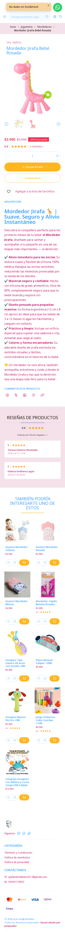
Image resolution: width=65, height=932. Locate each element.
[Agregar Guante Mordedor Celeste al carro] (24, 562)
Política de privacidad (16, 862)
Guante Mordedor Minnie (16, 603)
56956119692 (16, 881)
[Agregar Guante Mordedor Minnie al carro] (24, 621)
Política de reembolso (17, 857)
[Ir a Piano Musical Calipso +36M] (48, 643)
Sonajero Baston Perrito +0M (15, 719)
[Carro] (60, 17)
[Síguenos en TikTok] (29, 833)
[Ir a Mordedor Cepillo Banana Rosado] (48, 584)
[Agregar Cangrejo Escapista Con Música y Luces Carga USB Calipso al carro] (24, 797)
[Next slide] (58, 124)
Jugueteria (26, 27)
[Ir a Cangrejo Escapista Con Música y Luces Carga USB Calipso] (17, 762)
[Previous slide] (7, 124)
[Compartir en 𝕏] (16, 395)
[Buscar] (47, 16)
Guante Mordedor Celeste (16, 548)
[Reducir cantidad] (8, 156)
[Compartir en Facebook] (7, 395)
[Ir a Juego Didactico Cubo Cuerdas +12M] (48, 700)
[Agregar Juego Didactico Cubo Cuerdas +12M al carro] (54, 740)
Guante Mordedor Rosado (47, 548)
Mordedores (44, 27)
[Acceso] (54, 17)
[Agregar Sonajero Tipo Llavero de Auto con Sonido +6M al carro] (24, 678)
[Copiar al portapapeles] (42, 395)
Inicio (13, 27)
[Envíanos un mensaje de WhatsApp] (57, 7)
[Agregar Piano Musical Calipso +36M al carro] (54, 678)
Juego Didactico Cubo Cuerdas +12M (45, 720)
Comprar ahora (32, 178)
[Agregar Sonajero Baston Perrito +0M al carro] (24, 740)
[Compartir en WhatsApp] (25, 395)
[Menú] (4, 17)
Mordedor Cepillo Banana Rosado (46, 603)
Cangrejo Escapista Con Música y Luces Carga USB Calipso (17, 782)
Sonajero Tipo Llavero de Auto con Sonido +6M (15, 663)
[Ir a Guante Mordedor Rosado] (48, 530)
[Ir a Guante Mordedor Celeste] (17, 530)
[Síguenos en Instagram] (18, 833)
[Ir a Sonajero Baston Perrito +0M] (17, 700)
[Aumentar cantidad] (57, 156)
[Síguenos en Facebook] (24, 833)
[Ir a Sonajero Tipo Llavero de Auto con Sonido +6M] (17, 643)
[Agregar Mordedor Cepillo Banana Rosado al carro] (54, 621)
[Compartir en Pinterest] (34, 395)
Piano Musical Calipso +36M (44, 661)
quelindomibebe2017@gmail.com (27, 877)
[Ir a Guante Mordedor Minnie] (17, 584)
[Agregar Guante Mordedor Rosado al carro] (54, 562)
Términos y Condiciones (18, 852)
